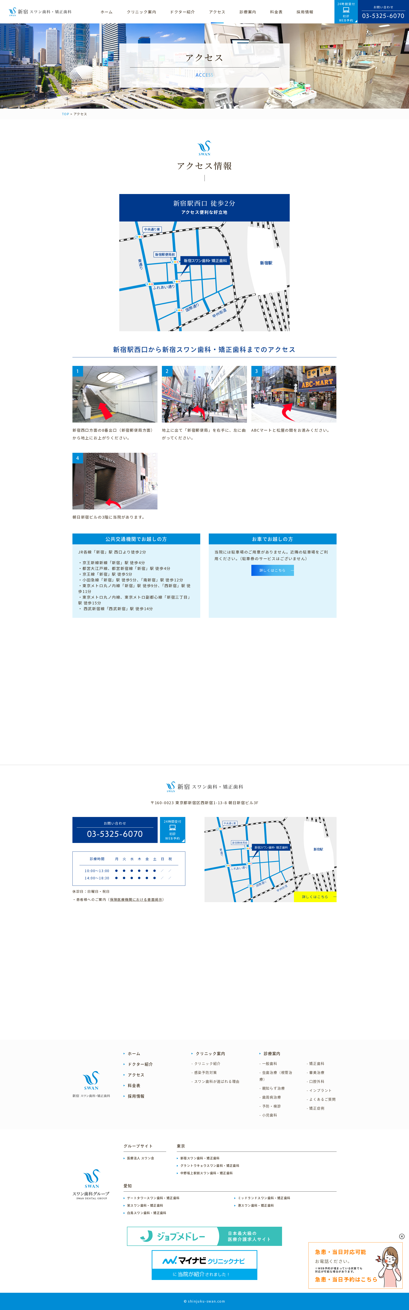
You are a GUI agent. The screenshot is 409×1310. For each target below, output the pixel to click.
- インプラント (319, 1090)
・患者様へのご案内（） (119, 899)
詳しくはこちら (315, 896)
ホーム (134, 1053)
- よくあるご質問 (321, 1099)
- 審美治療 (316, 1072)
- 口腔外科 (316, 1081)
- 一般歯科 (268, 1063)
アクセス (136, 1075)
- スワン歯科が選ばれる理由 (216, 1081)
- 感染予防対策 (204, 1072)
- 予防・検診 (270, 1106)
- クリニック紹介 (206, 1063)
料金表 (134, 1085)
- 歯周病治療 (270, 1097)
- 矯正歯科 (316, 1063)
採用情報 (136, 1096)
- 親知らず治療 (272, 1088)
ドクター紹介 (140, 1064)
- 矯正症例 (316, 1108)
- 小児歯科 (268, 1115)
